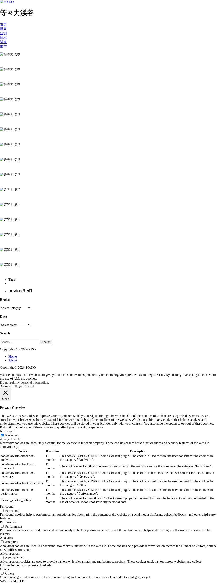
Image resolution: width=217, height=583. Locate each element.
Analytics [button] (6, 538)
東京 (3, 46)
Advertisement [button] (9, 553)
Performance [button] (8, 522)
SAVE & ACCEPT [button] (13, 581)
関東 (3, 42)
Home (12, 356)
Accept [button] (29, 386)
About (12, 360)
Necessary (12, 435)
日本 (3, 37)
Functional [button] (7, 506)
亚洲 (3, 33)
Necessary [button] (7, 431)
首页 (3, 24)
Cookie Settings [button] (11, 386)
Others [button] (4, 569)
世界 (3, 28)
